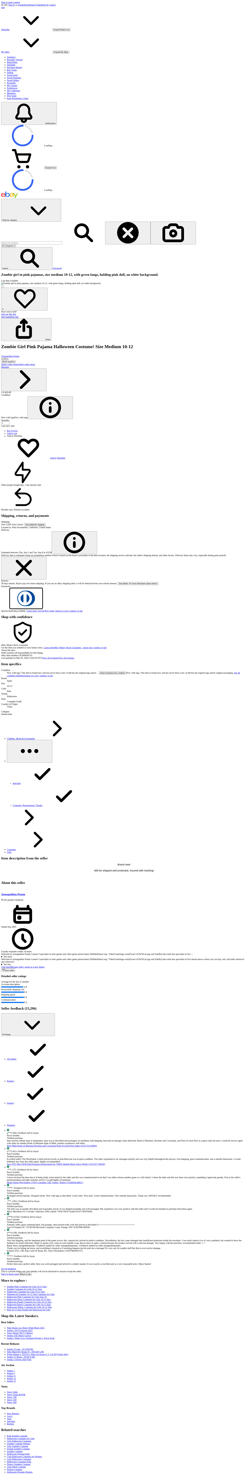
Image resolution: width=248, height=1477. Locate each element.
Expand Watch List (61, 30)
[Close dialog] (23, 568)
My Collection (13, 90)
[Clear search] (128, 233)
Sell (3, 7)
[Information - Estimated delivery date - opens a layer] (74, 542)
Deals (27, 5)
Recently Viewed (15, 59)
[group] (124, 283)
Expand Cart (50, 168)
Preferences (12, 88)
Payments (11, 83)
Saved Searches (14, 78)
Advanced (57, 268)
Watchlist (11, 65)
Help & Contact (48, 5)
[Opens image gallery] (2, 286)
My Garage (12, 85)
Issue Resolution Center (17, 98)
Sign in (11, 5)
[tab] (124, 650)
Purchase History (14, 67)
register (21, 5)
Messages (11, 93)
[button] (26, 258)
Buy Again (12, 70)
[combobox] (31, 242)
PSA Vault (11, 96)
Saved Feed (12, 75)
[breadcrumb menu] (29, 751)
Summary (11, 57)
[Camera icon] (173, 233)
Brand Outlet (35, 5)
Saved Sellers (13, 80)
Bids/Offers (12, 62)
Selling (10, 72)
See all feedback (8, 1269)
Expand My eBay (61, 52)
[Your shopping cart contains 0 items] (22, 167)
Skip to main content (10, 2)
